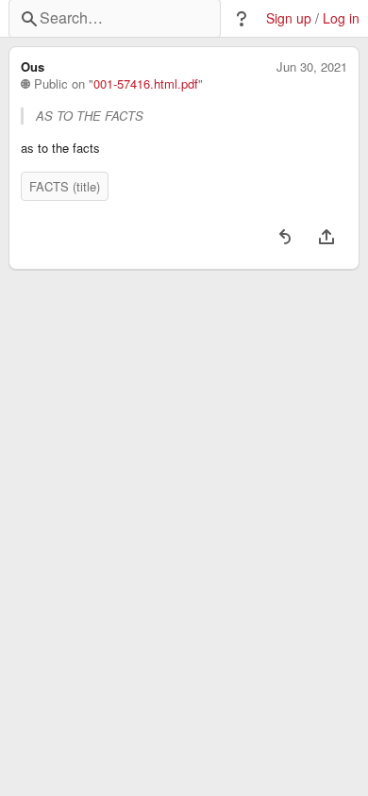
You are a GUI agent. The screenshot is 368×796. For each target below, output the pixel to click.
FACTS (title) (64, 186)
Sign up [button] (288, 18)
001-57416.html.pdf (145, 83)
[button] (241, 19)
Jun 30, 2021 (311, 66)
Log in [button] (341, 18)
